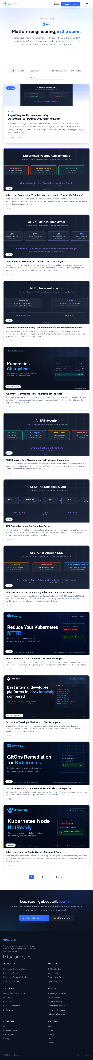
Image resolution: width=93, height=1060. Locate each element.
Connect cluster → (70, 4)
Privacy (51, 1038)
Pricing (6, 1038)
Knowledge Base (10, 1030)
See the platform (62, 918)
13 (50, 877)
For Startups (8, 997)
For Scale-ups (9, 1002)
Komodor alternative (56, 1010)
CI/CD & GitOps (54, 969)
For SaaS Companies (11, 1006)
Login (56, 4)
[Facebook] (17, 957)
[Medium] (29, 957)
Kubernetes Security (11, 973)
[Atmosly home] (11, 4)
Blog (5, 1026)
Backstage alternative (57, 993)
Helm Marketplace (55, 981)
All (13, 71)
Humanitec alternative (57, 1006)
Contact (51, 1034)
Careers (51, 1030)
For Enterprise (9, 1010)
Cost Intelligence (37, 71)
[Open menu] (87, 4)
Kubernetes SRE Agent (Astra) (15, 969)
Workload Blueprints (56, 973)
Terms (50, 1042)
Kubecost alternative (56, 1014)
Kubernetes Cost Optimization (15, 977)
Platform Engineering (57, 71)
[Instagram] (23, 957)
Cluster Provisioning (11, 981)
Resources (43, 19)
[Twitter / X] (5, 957)
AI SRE (21, 71)
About (50, 1026)
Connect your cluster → (34, 918)
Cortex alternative (55, 1002)
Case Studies (8, 1034)
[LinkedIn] (11, 957)
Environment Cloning (56, 977)
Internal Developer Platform (14, 993)
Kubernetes (76, 71)
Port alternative (54, 997)
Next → (59, 877)
